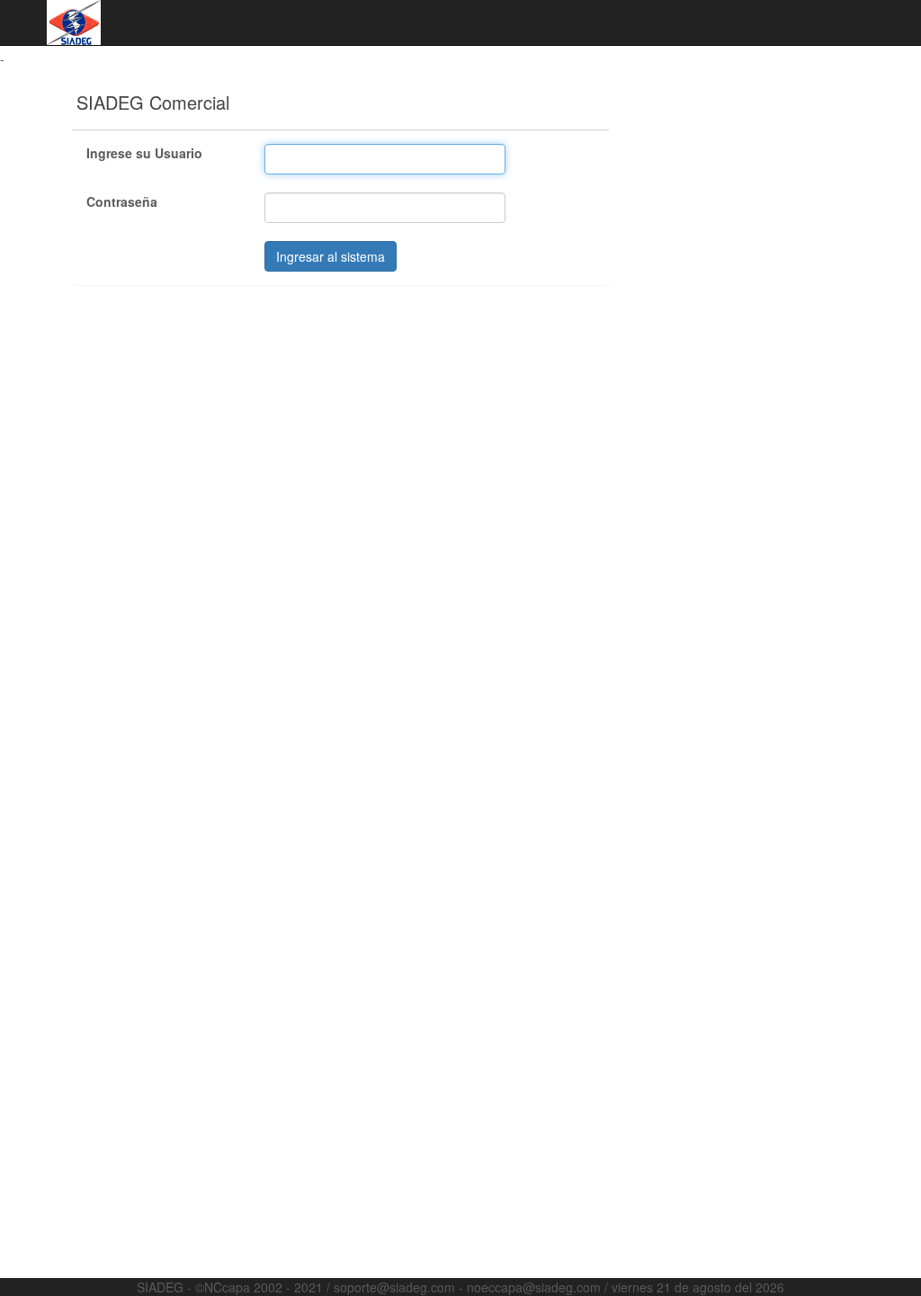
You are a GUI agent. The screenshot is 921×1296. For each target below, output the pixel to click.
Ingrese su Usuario (144, 153)
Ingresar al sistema (330, 256)
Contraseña (121, 201)
